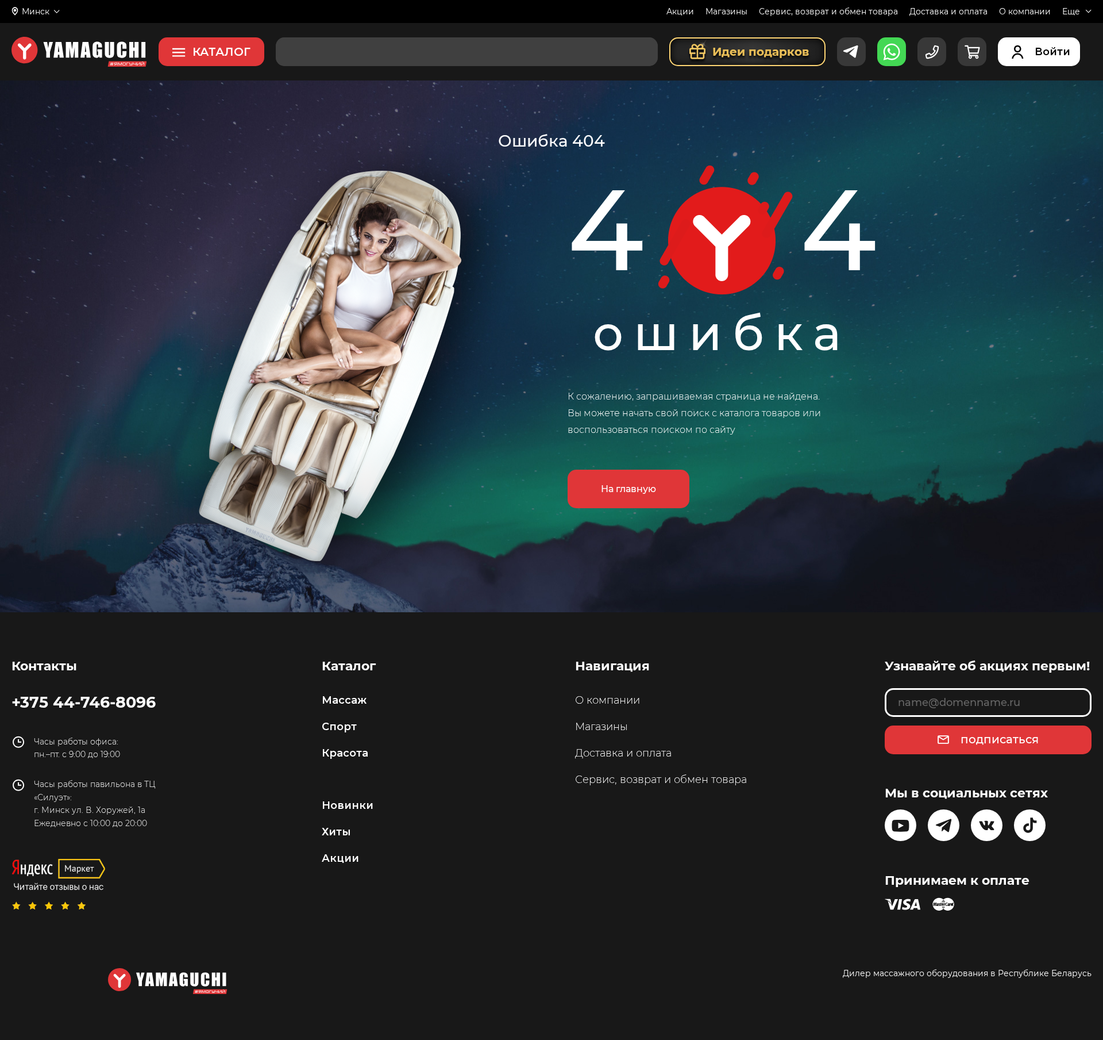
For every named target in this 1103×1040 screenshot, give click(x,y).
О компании (1025, 11)
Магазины (726, 11)
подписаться (1000, 739)
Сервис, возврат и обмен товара (828, 11)
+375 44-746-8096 (83, 702)
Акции (680, 11)
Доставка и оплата (948, 11)
